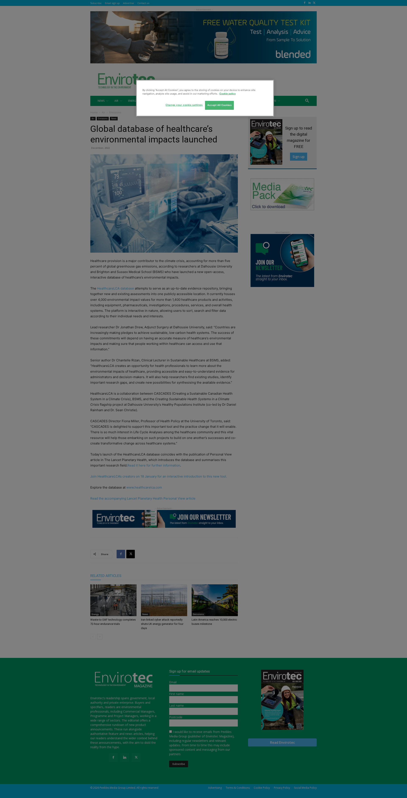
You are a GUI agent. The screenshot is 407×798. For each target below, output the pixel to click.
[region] (205, 98)
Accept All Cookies (219, 105)
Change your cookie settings (184, 104)
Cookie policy (227, 93)
